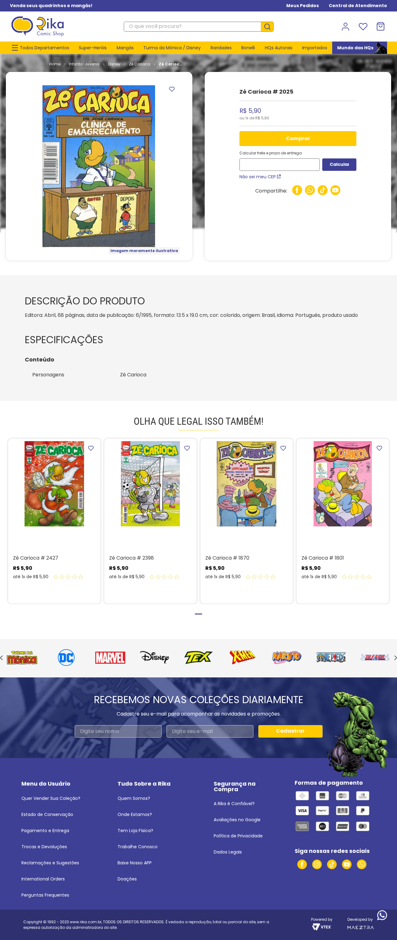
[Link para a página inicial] (54, 64)
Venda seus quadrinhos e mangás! (51, 5)
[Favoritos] (363, 27)
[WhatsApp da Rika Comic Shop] (362, 864)
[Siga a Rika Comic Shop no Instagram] (317, 864)
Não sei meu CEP (257, 177)
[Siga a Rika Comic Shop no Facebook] (302, 864)
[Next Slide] (395, 658)
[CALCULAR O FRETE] (339, 164)
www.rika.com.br (85, 921)
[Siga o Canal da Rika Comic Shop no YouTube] (347, 864)
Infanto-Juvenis (84, 64)
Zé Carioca (139, 64)
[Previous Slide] (1, 658)
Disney (114, 64)
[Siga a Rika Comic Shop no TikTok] (332, 864)
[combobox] (198, 27)
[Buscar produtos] (269, 26)
